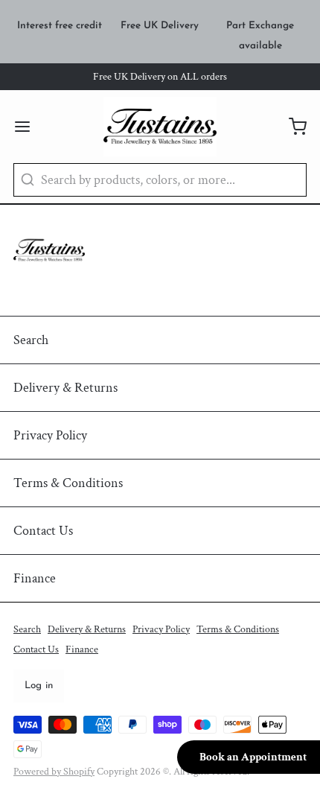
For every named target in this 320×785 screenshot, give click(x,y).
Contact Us (43, 530)
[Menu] (29, 126)
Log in (39, 685)
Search (30, 340)
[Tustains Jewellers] (160, 126)
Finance (34, 578)
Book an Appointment (253, 757)
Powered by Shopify (54, 771)
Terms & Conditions (68, 483)
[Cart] (291, 126)
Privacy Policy (50, 435)
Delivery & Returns (65, 387)
